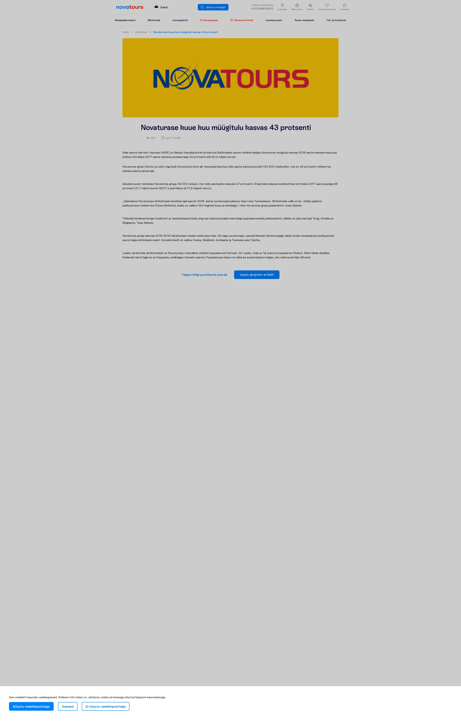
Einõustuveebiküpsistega (106, 706)
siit (85, 697)
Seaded (67, 706)
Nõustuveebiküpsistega (31, 706)
